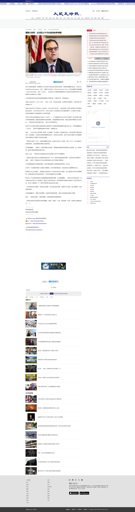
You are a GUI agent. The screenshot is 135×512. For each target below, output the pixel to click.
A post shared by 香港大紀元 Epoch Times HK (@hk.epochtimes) (102, 141)
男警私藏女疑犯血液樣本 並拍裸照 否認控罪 (99, 72)
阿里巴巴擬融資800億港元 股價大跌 (98, 68)
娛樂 (102, 18)
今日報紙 (28, 480)
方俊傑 (107, 90)
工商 (48, 500)
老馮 (107, 101)
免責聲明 (79, 509)
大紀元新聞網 (28, 29)
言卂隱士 (101, 101)
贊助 (93, 11)
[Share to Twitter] (56, 82)
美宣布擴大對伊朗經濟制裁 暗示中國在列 (99, 70)
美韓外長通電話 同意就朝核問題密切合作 (98, 33)
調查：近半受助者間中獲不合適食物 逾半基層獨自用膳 (99, 42)
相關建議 (68, 509)
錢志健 (89, 92)
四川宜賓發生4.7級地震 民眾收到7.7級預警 (99, 61)
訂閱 (60, 293)
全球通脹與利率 (93, 183)
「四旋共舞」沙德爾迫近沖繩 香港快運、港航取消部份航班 (99, 47)
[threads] (76, 480)
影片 (27, 482)
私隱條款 (85, 509)
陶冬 (89, 103)
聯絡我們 (74, 509)
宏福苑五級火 (93, 203)
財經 (61, 18)
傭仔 (95, 98)
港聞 (50, 18)
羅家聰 (107, 92)
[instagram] (70, 480)
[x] (79, 480)
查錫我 (100, 103)
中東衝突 (92, 189)
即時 (43, 18)
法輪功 (51, 297)
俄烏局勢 (92, 191)
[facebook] (73, 480)
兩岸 (54, 18)
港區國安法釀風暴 (94, 197)
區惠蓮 (89, 106)
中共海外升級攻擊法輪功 (53, 29)
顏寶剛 (95, 95)
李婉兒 (95, 101)
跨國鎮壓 (42, 297)
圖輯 (48, 498)
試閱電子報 (28, 11)
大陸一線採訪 (93, 199)
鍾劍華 (95, 90)
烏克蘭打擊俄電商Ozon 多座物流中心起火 (99, 74)
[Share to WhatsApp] (60, 82)
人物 (27, 502)
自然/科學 (87, 18)
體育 (95, 18)
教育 (99, 18)
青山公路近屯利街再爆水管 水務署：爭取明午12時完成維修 (99, 45)
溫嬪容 (94, 103)
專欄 (68, 18)
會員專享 (38, 18)
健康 (79, 18)
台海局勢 (92, 185)
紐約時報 (32, 297)
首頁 (33, 18)
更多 (105, 103)
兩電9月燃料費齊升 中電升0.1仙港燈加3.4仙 (99, 51)
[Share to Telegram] (58, 82)
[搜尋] (108, 11)
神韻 (47, 297)
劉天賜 (101, 90)
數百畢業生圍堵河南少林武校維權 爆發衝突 (98, 35)
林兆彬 (89, 98)
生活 (75, 18)
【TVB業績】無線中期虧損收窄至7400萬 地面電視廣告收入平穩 (99, 54)
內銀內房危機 (93, 193)
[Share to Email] (62, 82)
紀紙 (92, 18)
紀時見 (91, 181)
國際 (57, 18)
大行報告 (92, 195)
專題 (45, 29)
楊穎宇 (101, 95)
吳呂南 (101, 92)
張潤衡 (100, 98)
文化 (82, 18)
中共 (37, 297)
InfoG (64, 18)
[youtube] (82, 480)
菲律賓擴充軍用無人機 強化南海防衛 (97, 38)
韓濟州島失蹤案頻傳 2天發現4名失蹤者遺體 (99, 63)
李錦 (105, 98)
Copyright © (91, 509)
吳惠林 (89, 101)
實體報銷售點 (35, 11)
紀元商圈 (98, 11)
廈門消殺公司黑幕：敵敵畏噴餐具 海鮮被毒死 (99, 77)
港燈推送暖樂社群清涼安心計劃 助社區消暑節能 (99, 49)
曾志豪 (89, 90)
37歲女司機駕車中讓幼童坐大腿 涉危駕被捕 (99, 66)
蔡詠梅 (107, 95)
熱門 (47, 18)
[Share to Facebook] (54, 82)
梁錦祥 (95, 92)
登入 (52, 293)
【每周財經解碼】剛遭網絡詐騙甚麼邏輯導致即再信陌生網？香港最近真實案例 (99, 81)
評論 (72, 18)
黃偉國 (89, 95)
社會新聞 (40, 29)
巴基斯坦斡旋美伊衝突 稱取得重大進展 (97, 40)
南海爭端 (92, 187)
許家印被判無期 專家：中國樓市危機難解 (99, 79)
